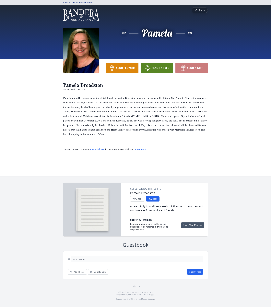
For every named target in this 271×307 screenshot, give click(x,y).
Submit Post (195, 272)
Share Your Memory (192, 225)
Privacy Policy (127, 294)
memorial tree (97, 148)
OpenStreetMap (138, 299)
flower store (140, 148)
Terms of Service (143, 294)
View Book (137, 198)
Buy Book (152, 198)
